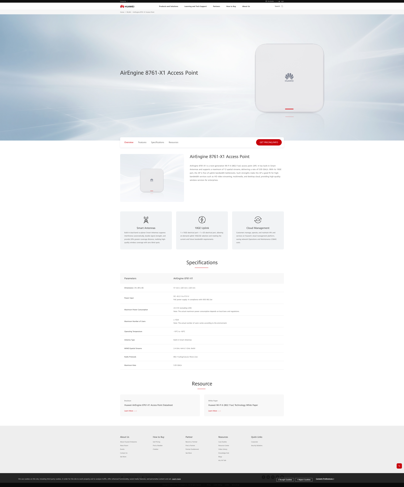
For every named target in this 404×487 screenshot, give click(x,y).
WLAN (129, 12)
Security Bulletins (256, 445)
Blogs (220, 457)
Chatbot (155, 449)
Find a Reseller (158, 445)
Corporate (254, 442)
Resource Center (223, 445)
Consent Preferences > (325, 479)
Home (122, 12)
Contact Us (123, 453)
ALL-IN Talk (222, 460)
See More (123, 457)
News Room (124, 445)
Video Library (222, 449)
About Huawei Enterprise (128, 442)
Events (122, 449)
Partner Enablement (192, 449)
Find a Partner (190, 445)
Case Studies (222, 442)
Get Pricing (156, 442)
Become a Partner (191, 442)
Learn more (176, 479)
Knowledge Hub (223, 453)
